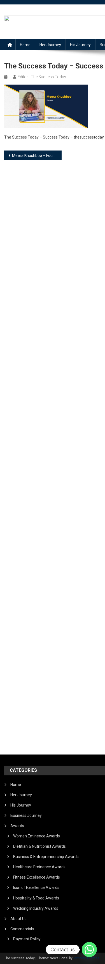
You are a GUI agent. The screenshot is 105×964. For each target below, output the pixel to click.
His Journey (80, 45)
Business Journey (26, 815)
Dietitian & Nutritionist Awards (39, 846)
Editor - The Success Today (42, 77)
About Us (18, 918)
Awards (17, 826)
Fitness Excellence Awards (36, 877)
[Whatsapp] (89, 949)
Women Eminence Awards (36, 836)
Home (25, 45)
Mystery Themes (86, 958)
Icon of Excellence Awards (36, 887)
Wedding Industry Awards (35, 908)
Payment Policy (27, 939)
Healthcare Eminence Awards (39, 867)
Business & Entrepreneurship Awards (46, 856)
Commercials (22, 929)
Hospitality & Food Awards (36, 898)
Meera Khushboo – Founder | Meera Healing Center (37, 155)
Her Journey (50, 45)
